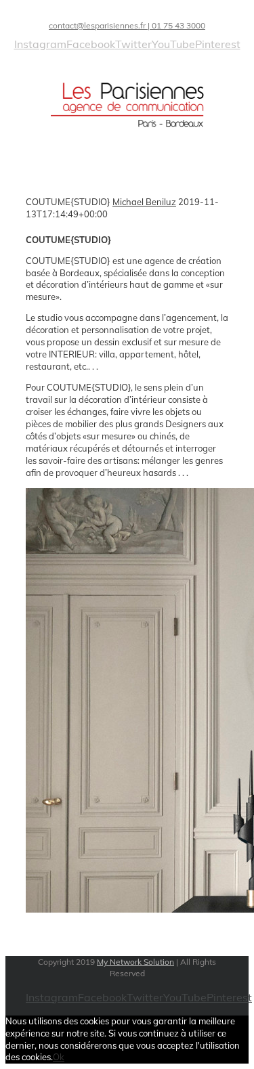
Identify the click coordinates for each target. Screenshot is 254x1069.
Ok (58, 1056)
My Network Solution (135, 962)
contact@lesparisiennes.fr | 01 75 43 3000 (127, 25)
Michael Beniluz (144, 201)
